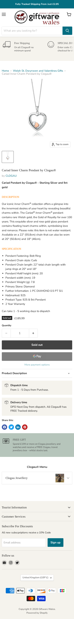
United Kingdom (35, 577)
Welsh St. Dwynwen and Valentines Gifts (38, 70)
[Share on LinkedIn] (18, 427)
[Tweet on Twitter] (11, 427)
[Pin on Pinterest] (24, 427)
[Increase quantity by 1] (33, 333)
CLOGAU (11, 176)
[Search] (67, 31)
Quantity (6, 325)
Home (5, 70)
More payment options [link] (37, 364)
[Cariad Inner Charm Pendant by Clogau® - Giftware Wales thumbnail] (7, 157)
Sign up (55, 542)
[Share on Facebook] (4, 427)
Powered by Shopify (37, 613)
